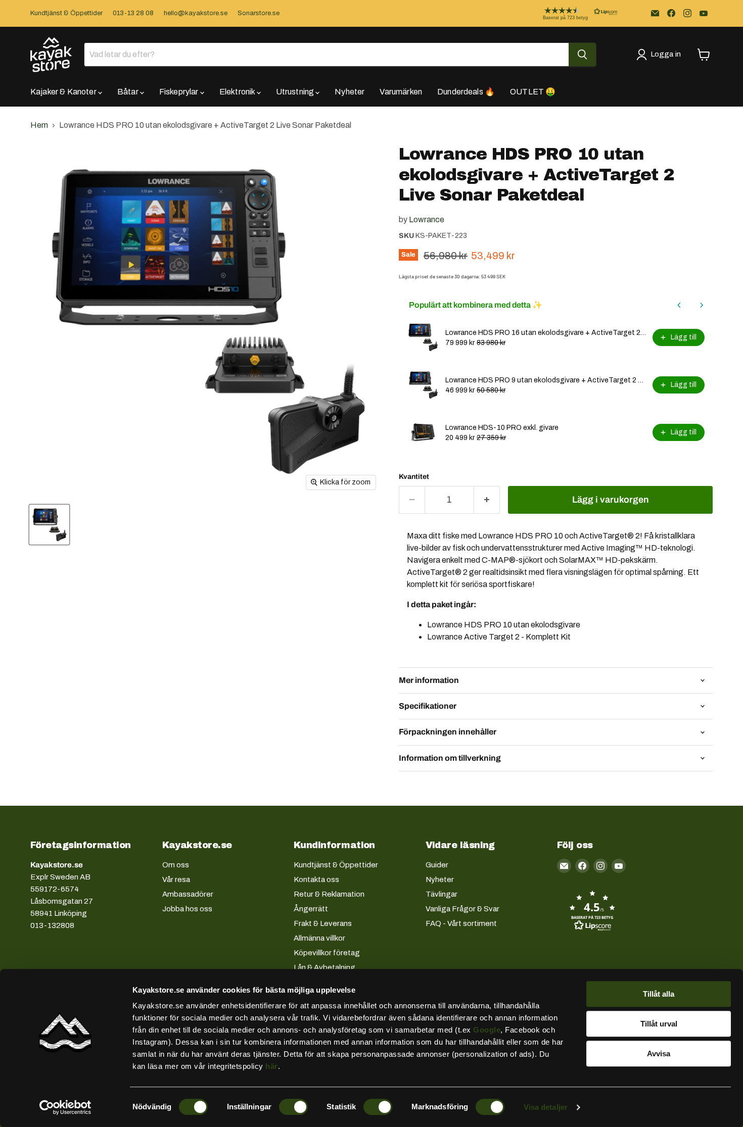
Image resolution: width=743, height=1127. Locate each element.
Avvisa (658, 1053)
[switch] (293, 1107)
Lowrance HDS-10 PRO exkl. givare (502, 427)
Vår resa (176, 879)
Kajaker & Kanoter (64, 91)
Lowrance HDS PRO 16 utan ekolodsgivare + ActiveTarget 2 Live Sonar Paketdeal (545, 332)
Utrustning (296, 91)
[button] (572, 13)
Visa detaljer (546, 1107)
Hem (39, 125)
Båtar (128, 91)
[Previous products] (679, 305)
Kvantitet (414, 476)
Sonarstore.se (259, 13)
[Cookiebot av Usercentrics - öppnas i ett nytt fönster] (65, 1107)
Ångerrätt (311, 909)
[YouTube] (703, 13)
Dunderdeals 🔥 (466, 91)
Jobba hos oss (187, 909)
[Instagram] (687, 13)
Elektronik (238, 91)
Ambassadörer (187, 894)
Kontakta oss (316, 879)
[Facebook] (671, 13)
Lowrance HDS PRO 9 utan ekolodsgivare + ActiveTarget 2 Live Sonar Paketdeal (545, 380)
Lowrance (426, 219)
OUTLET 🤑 (532, 91)
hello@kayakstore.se (195, 13)
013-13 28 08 (133, 13)
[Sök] (582, 54)
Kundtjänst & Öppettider (66, 13)
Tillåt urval (658, 1023)
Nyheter (349, 91)
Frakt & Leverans (323, 923)
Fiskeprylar (179, 91)
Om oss (175, 865)
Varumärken (401, 91)
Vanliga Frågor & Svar (462, 909)
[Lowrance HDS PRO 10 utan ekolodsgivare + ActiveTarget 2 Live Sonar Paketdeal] (49, 525)
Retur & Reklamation (329, 894)
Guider (437, 865)
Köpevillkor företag (327, 953)
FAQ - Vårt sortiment (461, 923)
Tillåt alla (658, 994)
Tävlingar (441, 894)
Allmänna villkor (319, 938)
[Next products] (701, 305)
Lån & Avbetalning (324, 967)
